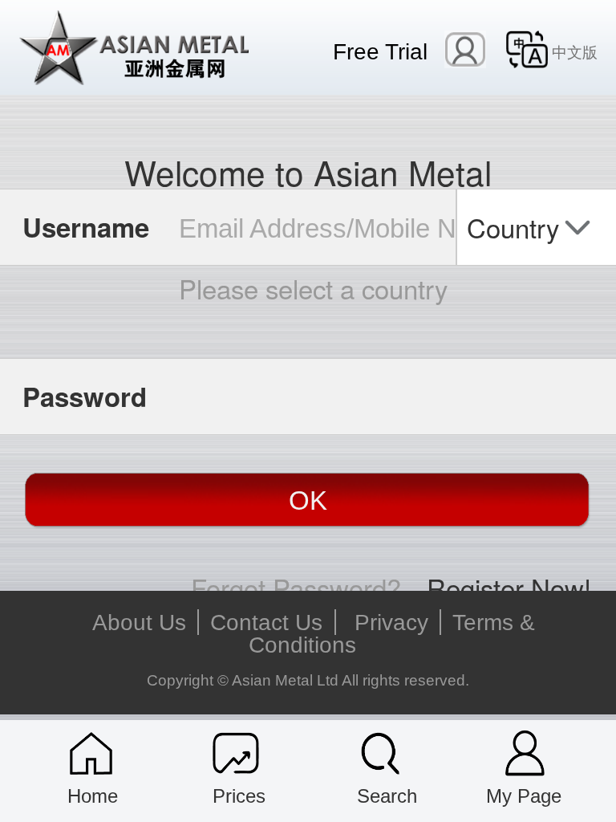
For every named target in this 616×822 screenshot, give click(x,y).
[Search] (380, 753)
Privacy (391, 622)
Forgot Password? (296, 587)
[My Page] (525, 753)
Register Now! (509, 587)
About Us (139, 622)
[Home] (91, 753)
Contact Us (266, 622)
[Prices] (236, 753)
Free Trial (380, 51)
